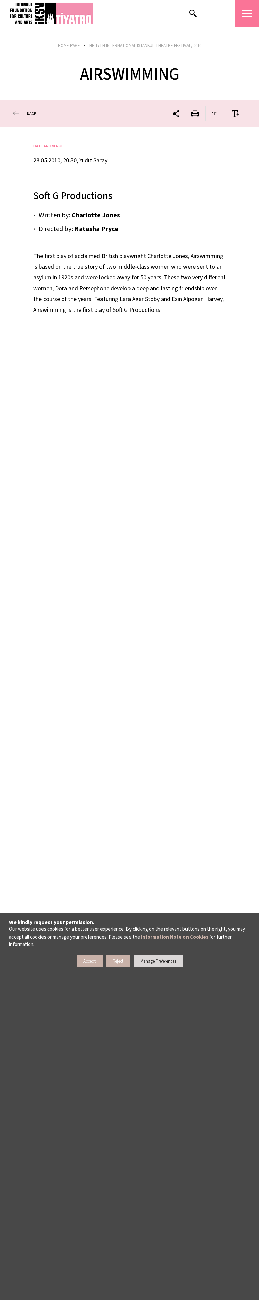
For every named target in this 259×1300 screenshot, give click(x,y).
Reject (118, 961)
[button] (52, 13)
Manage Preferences (158, 961)
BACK (31, 113)
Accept (89, 961)
